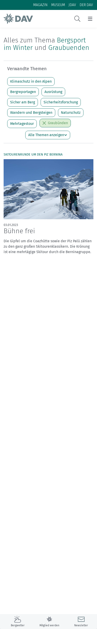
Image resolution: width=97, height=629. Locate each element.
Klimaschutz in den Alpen (31, 81)
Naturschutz (71, 112)
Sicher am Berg (22, 102)
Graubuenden (68, 48)
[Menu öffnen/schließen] (90, 19)
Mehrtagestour (22, 123)
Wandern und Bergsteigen (31, 112)
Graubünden (58, 123)
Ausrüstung (53, 92)
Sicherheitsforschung (61, 102)
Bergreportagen (23, 92)
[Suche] (77, 19)
